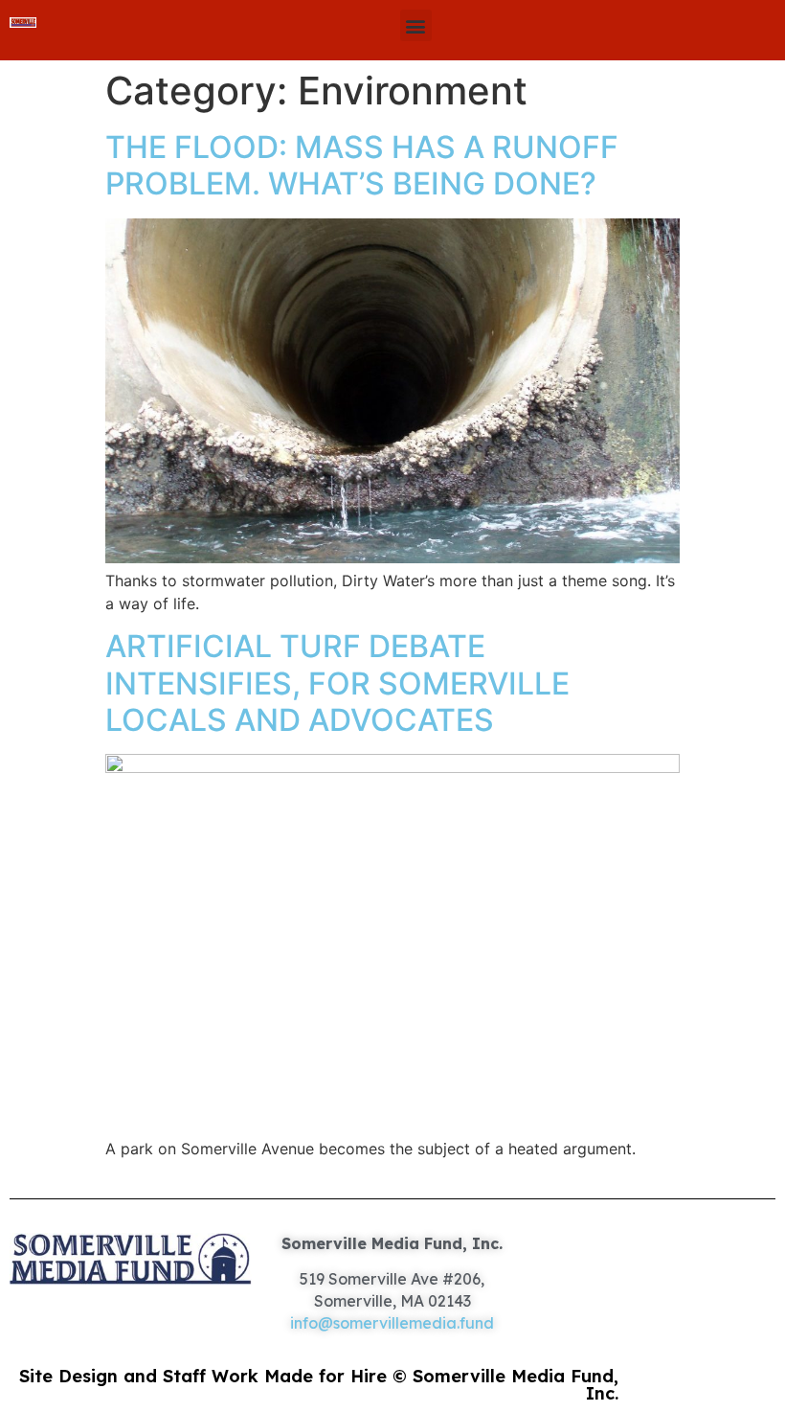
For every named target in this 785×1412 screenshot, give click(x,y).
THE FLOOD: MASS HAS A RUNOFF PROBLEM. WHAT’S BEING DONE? (361, 165)
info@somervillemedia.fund (392, 1322)
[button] (416, 25)
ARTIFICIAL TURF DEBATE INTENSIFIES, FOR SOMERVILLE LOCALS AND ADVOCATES (337, 683)
